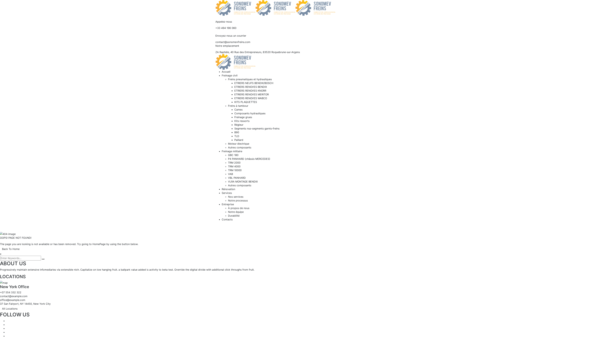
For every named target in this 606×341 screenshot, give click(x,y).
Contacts (227, 219)
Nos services (235, 196)
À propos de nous (238, 208)
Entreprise (228, 204)
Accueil (226, 71)
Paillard (238, 139)
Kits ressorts (242, 121)
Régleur (238, 124)
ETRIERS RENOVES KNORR (250, 90)
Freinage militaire (232, 151)
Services (227, 192)
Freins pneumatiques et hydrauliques (250, 79)
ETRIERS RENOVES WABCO (250, 98)
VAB (230, 174)
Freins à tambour (238, 105)
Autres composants (239, 147)
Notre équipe (236, 211)
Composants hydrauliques (249, 113)
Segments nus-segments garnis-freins (256, 128)
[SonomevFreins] (235, 7)
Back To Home (11, 249)
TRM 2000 (234, 162)
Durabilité (234, 215)
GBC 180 (233, 155)
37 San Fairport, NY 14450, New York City (25, 303)
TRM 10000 (235, 170)
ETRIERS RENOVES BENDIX (250, 86)
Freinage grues (243, 117)
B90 (236, 132)
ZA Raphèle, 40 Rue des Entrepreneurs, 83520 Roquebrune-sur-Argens (257, 52)
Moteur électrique (238, 143)
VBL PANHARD (237, 177)
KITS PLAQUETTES (245, 102)
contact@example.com (13, 296)
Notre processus (238, 200)
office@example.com (12, 300)
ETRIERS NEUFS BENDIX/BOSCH (253, 83)
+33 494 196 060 (225, 28)
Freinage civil (230, 75)
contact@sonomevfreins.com (232, 42)
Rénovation (228, 189)
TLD (236, 136)
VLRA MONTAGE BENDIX (243, 181)
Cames (238, 109)
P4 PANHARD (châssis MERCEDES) (249, 158)
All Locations (10, 308)
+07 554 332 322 (10, 292)
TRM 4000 (234, 166)
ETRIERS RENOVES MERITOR (251, 94)
